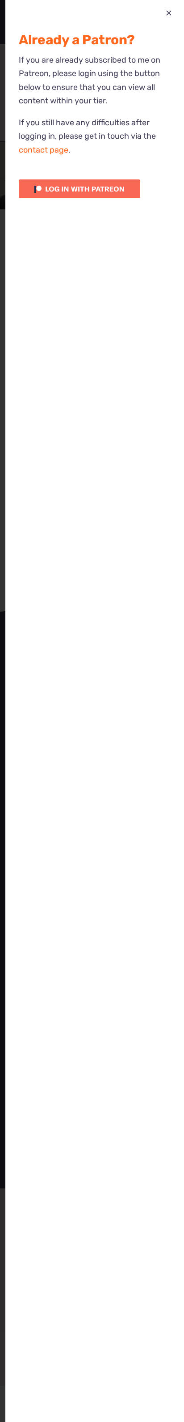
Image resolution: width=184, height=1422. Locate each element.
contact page (43, 150)
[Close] (169, 13)
